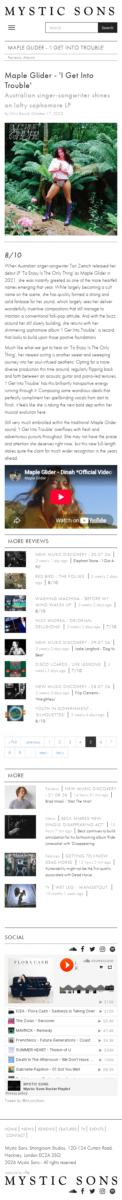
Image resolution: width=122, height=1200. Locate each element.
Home (11, 1129)
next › (43, 752)
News (28, 1129)
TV (83, 1129)
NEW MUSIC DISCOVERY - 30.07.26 (72, 554)
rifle (26, 1172)
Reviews (14, 57)
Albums (29, 57)
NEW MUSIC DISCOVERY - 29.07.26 (72, 642)
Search (108, 27)
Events (96, 1129)
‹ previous (32, 742)
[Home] (59, 10)
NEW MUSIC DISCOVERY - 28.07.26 (72, 686)
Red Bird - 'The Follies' (60, 576)
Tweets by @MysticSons (24, 1100)
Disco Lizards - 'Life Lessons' (68, 664)
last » (60, 752)
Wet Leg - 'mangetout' (82, 887)
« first (13, 742)
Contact (15, 1135)
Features (68, 1129)
